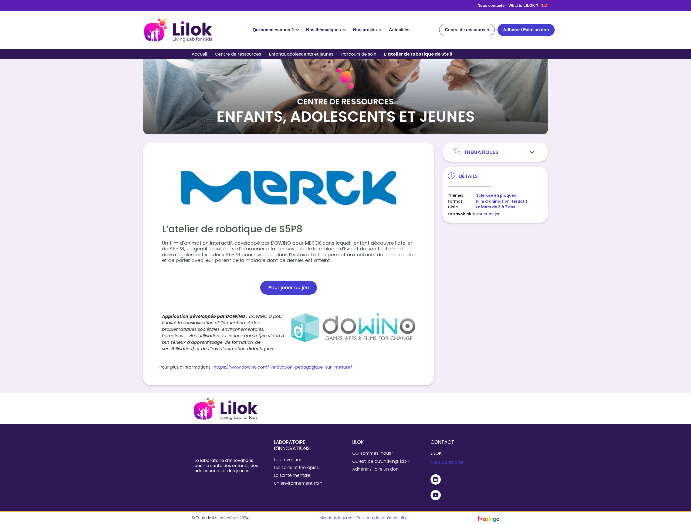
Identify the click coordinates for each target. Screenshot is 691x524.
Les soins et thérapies (296, 467)
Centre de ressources (238, 54)
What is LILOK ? (523, 5)
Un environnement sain (298, 483)
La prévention (288, 459)
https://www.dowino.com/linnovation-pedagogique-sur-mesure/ (283, 367)
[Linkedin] (436, 479)
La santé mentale (292, 475)
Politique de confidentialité (382, 517)
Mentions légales (336, 517)
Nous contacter (491, 5)
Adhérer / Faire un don (375, 469)
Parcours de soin (358, 54)
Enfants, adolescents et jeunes (301, 54)
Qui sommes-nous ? (373, 453)
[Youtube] (436, 495)
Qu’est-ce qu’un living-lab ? (381, 461)
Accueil (199, 54)
